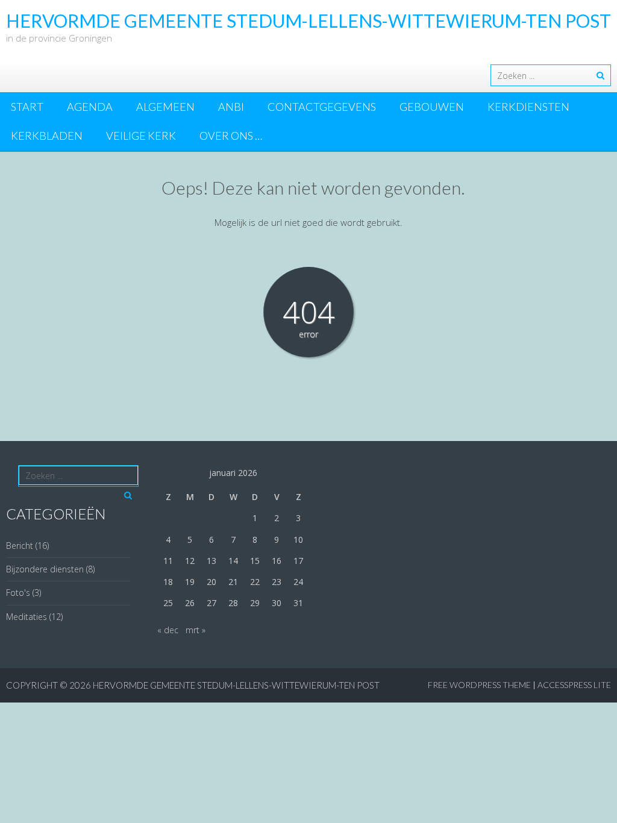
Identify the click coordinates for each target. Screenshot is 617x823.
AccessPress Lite (574, 685)
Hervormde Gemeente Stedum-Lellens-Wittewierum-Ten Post (236, 685)
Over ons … (230, 135)
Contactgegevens (322, 106)
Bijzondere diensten (45, 569)
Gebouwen (431, 106)
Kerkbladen (47, 135)
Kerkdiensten (528, 106)
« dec (167, 630)
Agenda (90, 106)
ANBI (231, 106)
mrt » (195, 630)
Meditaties (26, 616)
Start (27, 106)
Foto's (18, 592)
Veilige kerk (141, 135)
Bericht (19, 545)
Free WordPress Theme (479, 685)
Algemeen (165, 106)
